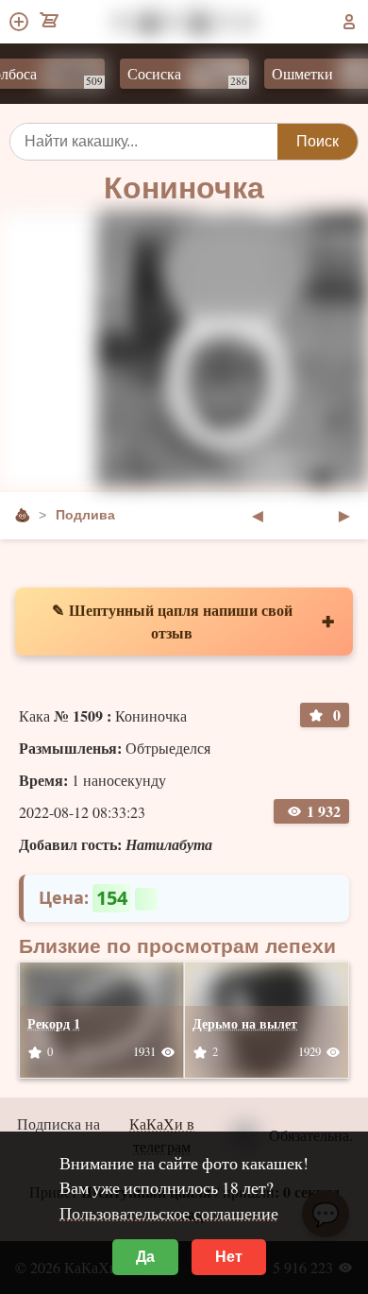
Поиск (317, 141)
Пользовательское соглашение (168, 1212)
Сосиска (179, 75)
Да (145, 1257)
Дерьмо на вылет (244, 1023)
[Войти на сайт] (349, 21)
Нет (229, 1257)
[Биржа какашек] (50, 21)
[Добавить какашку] (20, 21)
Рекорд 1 (53, 1023)
